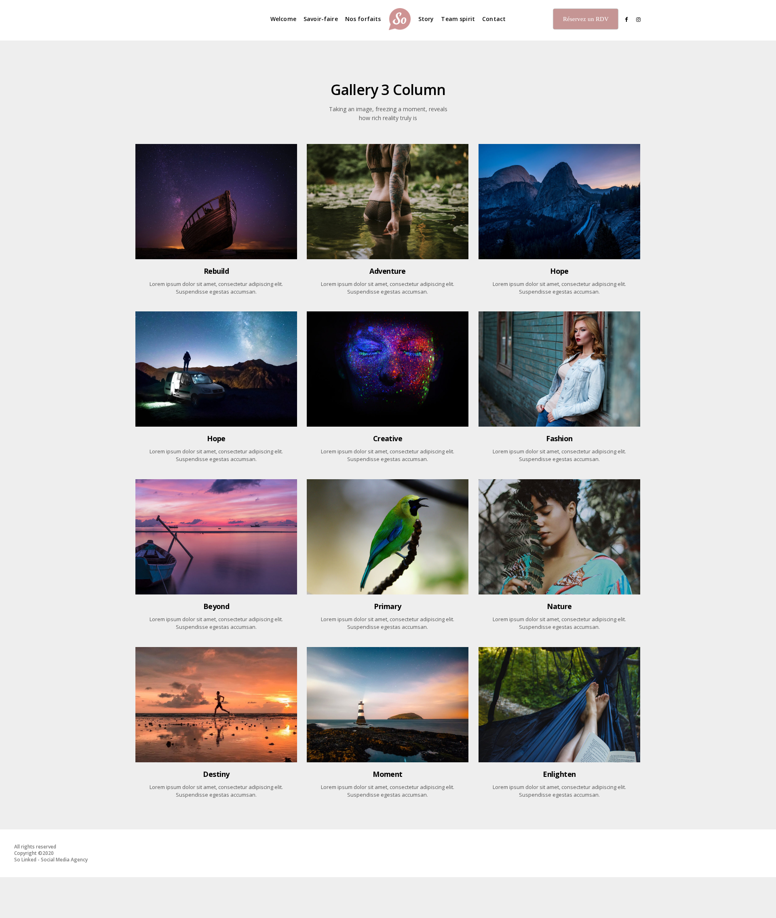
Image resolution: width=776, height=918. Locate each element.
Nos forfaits (363, 19)
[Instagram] (637, 19)
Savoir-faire (321, 19)
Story (426, 19)
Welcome (283, 19)
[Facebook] (624, 19)
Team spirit (458, 19)
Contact (494, 19)
